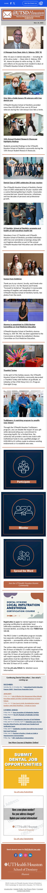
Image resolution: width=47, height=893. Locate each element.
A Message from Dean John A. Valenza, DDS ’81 (23, 52)
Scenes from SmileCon (13, 279)
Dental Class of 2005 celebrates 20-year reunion (23, 183)
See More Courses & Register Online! (24, 743)
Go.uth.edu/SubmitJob (23, 792)
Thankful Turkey (10, 371)
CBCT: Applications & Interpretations (23, 738)
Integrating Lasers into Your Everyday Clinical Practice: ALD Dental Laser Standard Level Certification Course (23, 724)
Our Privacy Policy (30, 889)
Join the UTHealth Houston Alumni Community (23, 584)
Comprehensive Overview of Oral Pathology (27, 719)
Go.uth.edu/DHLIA (15, 668)
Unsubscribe (8, 889)
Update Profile (18, 889)
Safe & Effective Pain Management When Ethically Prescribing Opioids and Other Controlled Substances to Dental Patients (23, 699)
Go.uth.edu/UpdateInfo (23, 839)
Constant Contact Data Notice (30, 890)
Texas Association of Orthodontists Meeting (26, 712)
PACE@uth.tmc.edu (32, 850)
